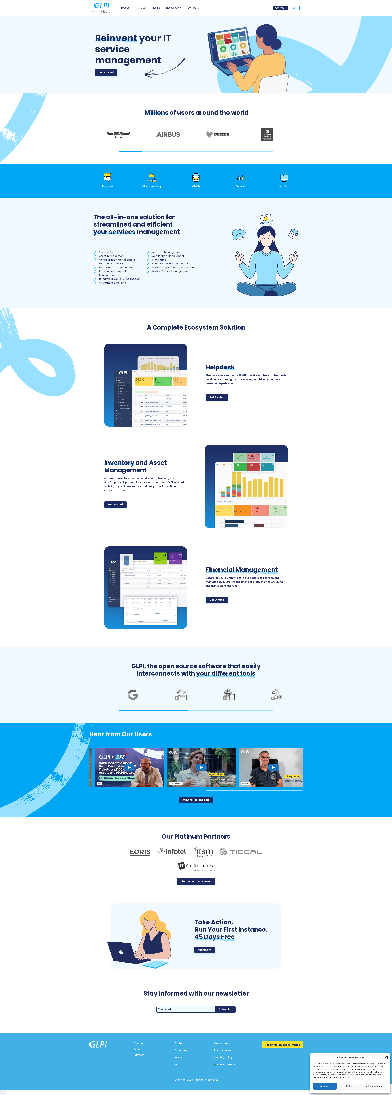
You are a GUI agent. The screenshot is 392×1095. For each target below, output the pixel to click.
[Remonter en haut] (3, 1092)
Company (181, 1050)
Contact (280, 7)
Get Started (106, 72)
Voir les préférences (375, 1086)
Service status (226, 1064)
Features (180, 1043)
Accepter (324, 1086)
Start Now (204, 950)
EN (294, 7)
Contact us (221, 1043)
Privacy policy (222, 1050)
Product (180, 1057)
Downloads (141, 1043)
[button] (385, 1057)
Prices (137, 1049)
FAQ (177, 1064)
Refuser (350, 1086)
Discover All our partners (196, 881)
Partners (139, 1055)
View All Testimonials (196, 800)
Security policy (223, 1057)
